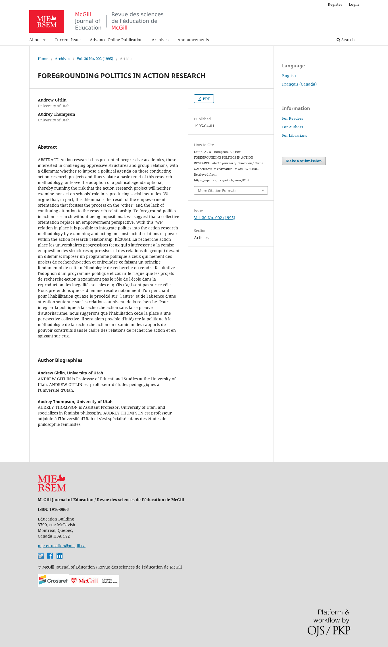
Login (354, 4)
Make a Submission (304, 160)
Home (43, 58)
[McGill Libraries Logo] (94, 585)
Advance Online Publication (116, 39)
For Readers (292, 118)
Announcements (193, 39)
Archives (160, 39)
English (289, 75)
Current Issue (68, 39)
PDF (206, 98)
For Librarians (294, 135)
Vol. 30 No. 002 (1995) (95, 58)
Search (347, 39)
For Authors (292, 126)
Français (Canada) (299, 84)
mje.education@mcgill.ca (61, 545)
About (35, 39)
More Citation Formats (217, 190)
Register (335, 4)
